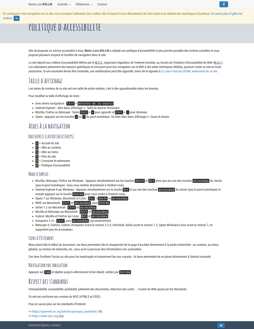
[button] (70, 4)
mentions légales (39, 325)
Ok (17, 18)
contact (55, 325)
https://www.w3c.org (45, 316)
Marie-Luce (40, 4)
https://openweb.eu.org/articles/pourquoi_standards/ (65, 311)
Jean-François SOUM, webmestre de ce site (191, 71)
